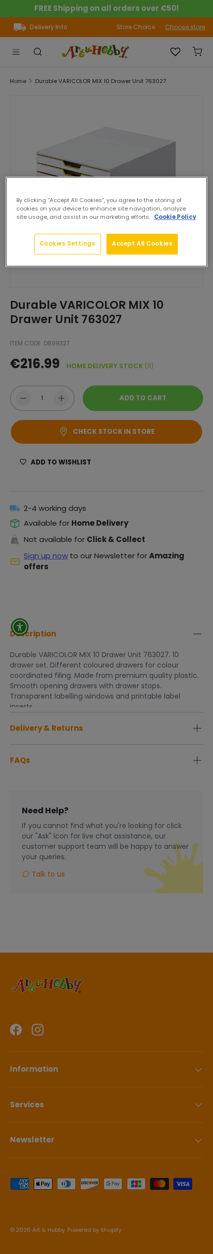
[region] (106, 221)
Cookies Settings (68, 244)
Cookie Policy (175, 217)
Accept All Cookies (142, 244)
